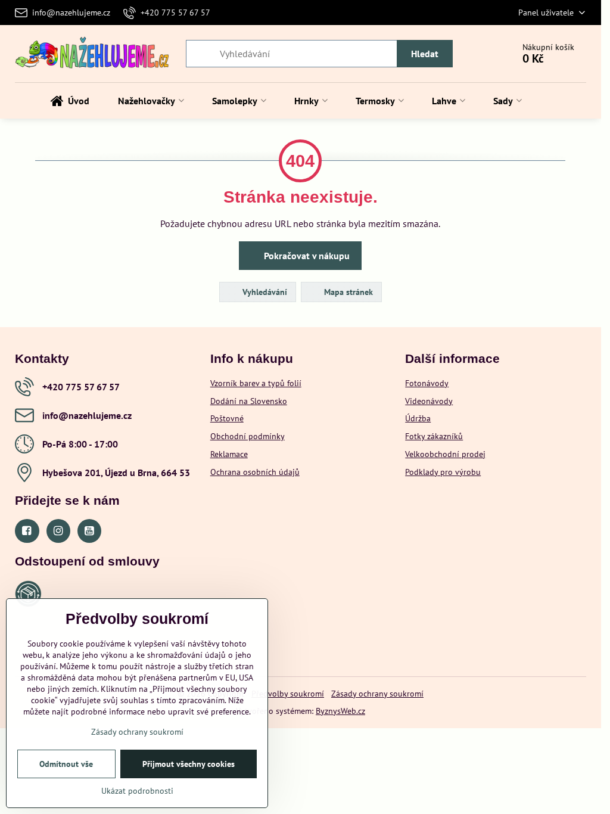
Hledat (424, 54)
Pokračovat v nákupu (306, 256)
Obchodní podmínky (247, 436)
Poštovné (227, 418)
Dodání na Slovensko (248, 401)
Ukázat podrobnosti (137, 790)
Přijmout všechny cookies (188, 764)
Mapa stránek (347, 292)
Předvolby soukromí (287, 693)
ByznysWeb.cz (340, 711)
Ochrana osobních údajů (255, 472)
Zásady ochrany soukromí (377, 693)
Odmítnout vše (66, 764)
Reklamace (229, 454)
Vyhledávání (263, 292)
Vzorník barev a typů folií (255, 383)
